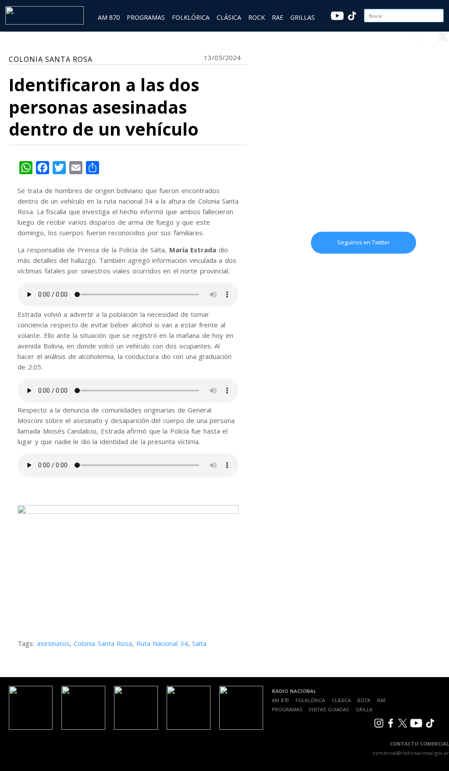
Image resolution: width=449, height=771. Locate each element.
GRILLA (364, 709)
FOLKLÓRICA (191, 17)
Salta (199, 643)
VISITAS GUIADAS (329, 709)
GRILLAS (302, 17)
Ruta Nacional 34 (162, 643)
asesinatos (53, 643)
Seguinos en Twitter (363, 242)
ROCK (256, 17)
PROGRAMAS (146, 17)
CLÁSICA (229, 17)
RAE (277, 17)
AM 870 (109, 17)
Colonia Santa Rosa (103, 643)
